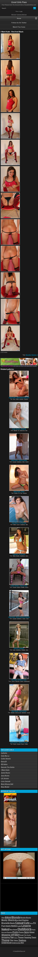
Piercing (33, 355)
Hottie (17, 399)
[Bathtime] (19, 415)
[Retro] (19, 478)
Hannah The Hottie (7, 767)
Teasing (26, 399)
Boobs (16, 493)
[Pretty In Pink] (19, 572)
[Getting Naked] (19, 446)
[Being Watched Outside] (19, 603)
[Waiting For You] (19, 729)
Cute (14, 650)
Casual (14, 461)
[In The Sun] (19, 540)
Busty (12, 923)
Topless (22, 940)
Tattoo (16, 937)
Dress (31, 923)
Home (19, 18)
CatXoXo (4, 753)
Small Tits (22, 430)
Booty (14, 744)
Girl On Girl (18, 712)
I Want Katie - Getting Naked (19, 460)
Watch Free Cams (19, 27)
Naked (18, 587)
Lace (19, 926)
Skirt (23, 461)
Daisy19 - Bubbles (19, 648)
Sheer (32, 932)
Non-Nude (13, 929)
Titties (26, 744)
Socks (26, 587)
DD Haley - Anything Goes (19, 679)
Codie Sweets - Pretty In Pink (19, 585)
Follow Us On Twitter (19, 23)
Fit (18, 430)
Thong (26, 461)
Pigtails (22, 587)
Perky (33, 929)
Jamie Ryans (5, 772)
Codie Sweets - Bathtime (19, 429)
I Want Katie (5, 770)
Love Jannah (5, 781)
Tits (11, 940)
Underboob (27, 681)
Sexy (27, 555)
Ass (14, 399)
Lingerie (21, 399)
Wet (26, 430)
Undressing (16, 943)
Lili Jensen (5, 778)
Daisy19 (4, 761)
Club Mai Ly (5, 756)
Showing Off (7, 935)
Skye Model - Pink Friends (19, 711)
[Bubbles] (19, 635)
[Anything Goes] (19, 666)
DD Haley (4, 764)
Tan (21, 493)
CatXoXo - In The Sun (19, 554)
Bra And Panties (21, 920)
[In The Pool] (19, 509)
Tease (23, 618)
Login (21, 11)
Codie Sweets (6, 758)
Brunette (28, 355)
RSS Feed (13, 14)
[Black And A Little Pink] (19, 384)
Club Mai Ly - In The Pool (19, 523)
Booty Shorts (8, 920)
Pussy (22, 744)
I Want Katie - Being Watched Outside (19, 617)
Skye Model (5, 787)
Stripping (24, 712)
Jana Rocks (5, 775)
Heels (8, 926)
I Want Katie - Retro (18, 491)
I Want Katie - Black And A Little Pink (19, 397)
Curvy (18, 524)
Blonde (15, 430)
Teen (27, 618)
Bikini (14, 524)
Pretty (15, 932)
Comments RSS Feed (21, 14)
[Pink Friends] (19, 697)
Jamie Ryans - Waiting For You (19, 742)
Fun (3, 926)
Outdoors (19, 461)
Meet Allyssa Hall (7, 784)
